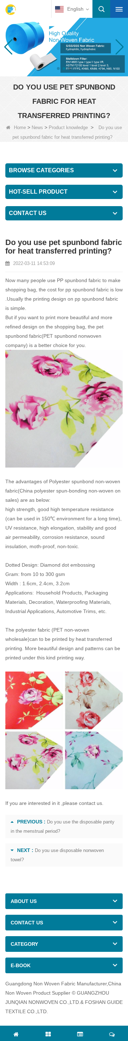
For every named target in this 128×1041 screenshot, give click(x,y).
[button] (58, 68)
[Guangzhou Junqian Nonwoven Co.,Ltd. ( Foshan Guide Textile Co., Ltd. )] (10, 9)
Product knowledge (68, 127)
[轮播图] (64, 46)
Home (20, 127)
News (37, 127)
